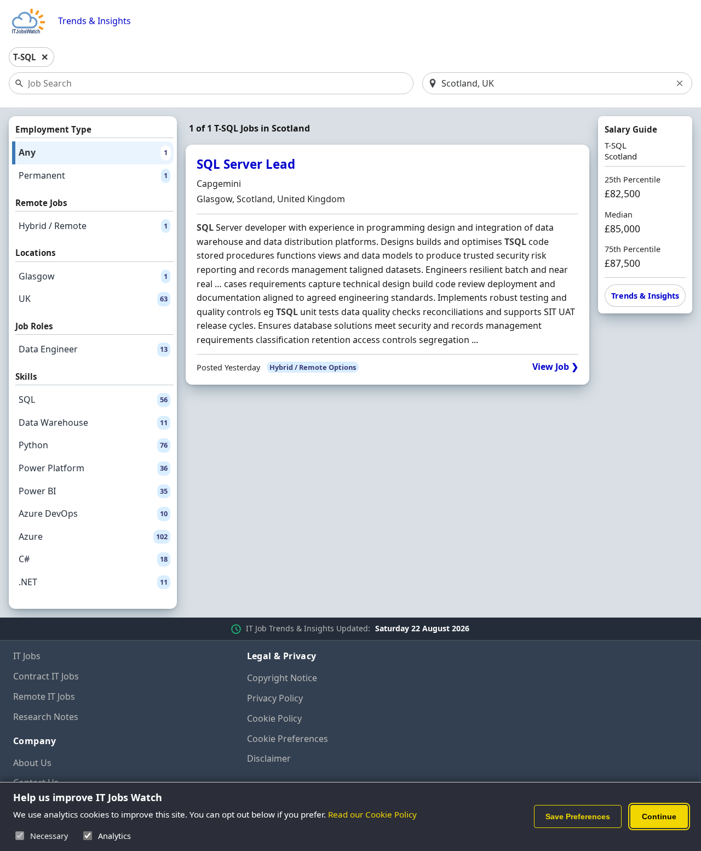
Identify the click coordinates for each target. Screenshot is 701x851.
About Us (32, 763)
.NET (93, 582)
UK (93, 299)
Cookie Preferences (287, 739)
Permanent (93, 175)
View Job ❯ (555, 367)
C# (93, 559)
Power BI (93, 491)
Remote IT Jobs (44, 696)
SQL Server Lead (246, 164)
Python (93, 445)
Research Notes (45, 717)
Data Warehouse (93, 422)
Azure (93, 536)
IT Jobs (27, 656)
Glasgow (93, 276)
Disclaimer (269, 758)
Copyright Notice (282, 678)
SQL (93, 399)
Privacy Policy (275, 698)
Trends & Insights (94, 21)
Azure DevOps (93, 513)
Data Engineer (93, 349)
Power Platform (93, 468)
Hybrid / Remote (93, 226)
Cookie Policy (274, 718)
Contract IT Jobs (46, 676)
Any (93, 152)
